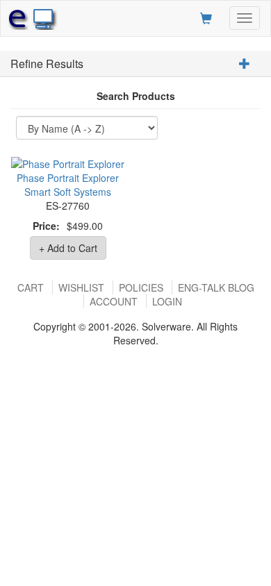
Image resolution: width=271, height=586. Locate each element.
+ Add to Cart (68, 248)
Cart (30, 287)
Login (167, 301)
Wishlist (81, 287)
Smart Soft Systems (67, 192)
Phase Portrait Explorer (68, 178)
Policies (141, 287)
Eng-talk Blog (216, 287)
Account (114, 301)
